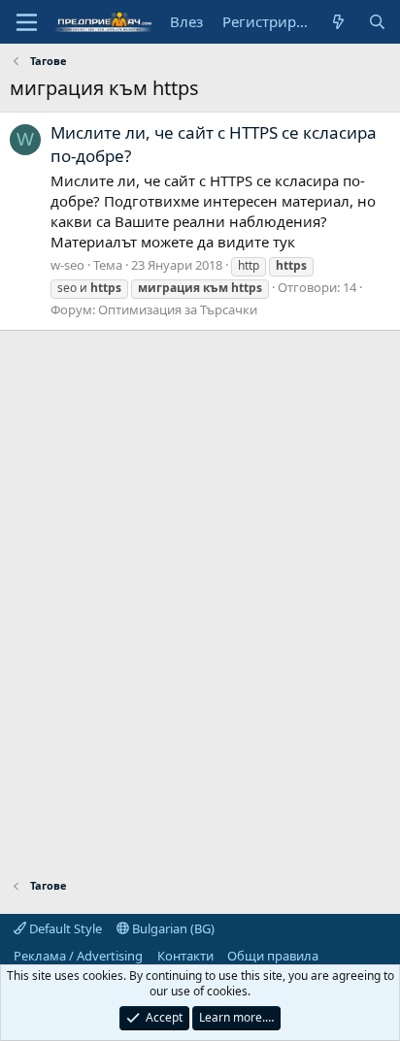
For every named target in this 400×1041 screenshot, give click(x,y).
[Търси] (377, 22)
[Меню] (27, 22)
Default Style (64, 928)
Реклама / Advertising (78, 955)
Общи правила (272, 955)
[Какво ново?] (338, 22)
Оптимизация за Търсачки (177, 309)
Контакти (185, 955)
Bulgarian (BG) (172, 928)
